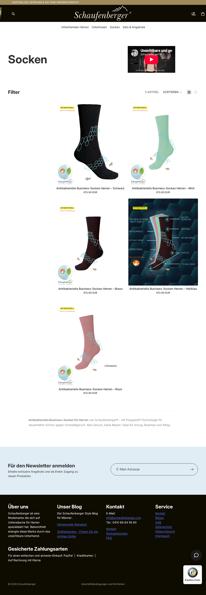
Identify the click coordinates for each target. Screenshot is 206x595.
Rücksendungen (117, 533)
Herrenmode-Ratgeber (72, 524)
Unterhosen (99, 27)
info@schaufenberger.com (123, 517)
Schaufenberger (26, 584)
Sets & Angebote (134, 27)
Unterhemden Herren (75, 27)
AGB (158, 522)
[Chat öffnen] (196, 555)
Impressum (162, 536)
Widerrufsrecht (165, 531)
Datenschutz (163, 526)
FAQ (109, 538)
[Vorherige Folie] (62, 141)
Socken (115, 27)
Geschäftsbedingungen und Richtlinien (103, 584)
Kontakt (111, 528)
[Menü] (199, 567)
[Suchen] (13, 13)
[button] (172, 92)
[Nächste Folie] (119, 141)
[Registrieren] (192, 469)
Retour (159, 517)
